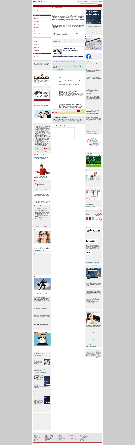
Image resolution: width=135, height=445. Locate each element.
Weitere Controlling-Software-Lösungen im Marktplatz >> (93, 262)
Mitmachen (60, 437)
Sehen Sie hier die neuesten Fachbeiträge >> (40, 84)
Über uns (36, 436)
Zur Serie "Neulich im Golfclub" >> (39, 250)
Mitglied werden (80, 1)
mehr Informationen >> (44, 372)
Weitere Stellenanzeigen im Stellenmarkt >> (91, 133)
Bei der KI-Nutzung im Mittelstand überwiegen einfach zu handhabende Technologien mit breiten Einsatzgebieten (42, 256)
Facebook (36, 439)
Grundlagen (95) (36, 16)
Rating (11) (35, 41)
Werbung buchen (95, 1)
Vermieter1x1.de (83, 439)
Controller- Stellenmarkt (39, 125)
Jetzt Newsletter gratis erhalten (58, 69)
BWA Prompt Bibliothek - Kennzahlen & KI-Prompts (42, 212)
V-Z (43, 156)
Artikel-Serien (36, 58)
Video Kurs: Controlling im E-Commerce (93, 339)
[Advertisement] (42, 421)
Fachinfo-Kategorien (37, 15)
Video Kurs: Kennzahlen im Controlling (92, 312)
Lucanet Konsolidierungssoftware (40, 184)
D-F (36, 156)
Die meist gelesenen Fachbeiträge (38, 7)
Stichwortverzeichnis (37, 59)
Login (101, 1)
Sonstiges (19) (36, 56)
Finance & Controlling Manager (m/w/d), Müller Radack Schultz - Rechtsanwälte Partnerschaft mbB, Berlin (42, 136)
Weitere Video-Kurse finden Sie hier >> (91, 346)
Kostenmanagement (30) (37, 21)
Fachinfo (55, 7)
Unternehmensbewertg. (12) (38, 39)
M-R (40, 156)
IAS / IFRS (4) (36, 35)
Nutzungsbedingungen (49, 438)
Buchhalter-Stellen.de (83, 437)
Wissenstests (36, 12)
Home (52, 7)
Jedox (36, 183)
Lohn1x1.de (82, 438)
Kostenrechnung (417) (37, 33)
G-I (37, 156)
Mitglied (38, 79)
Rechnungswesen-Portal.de (84, 436)
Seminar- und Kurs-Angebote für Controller (40, 292)
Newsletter (60, 439)
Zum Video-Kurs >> (91, 344)
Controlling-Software (39, 180)
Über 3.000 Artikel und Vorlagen (41, 72)
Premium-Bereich (85, 1)
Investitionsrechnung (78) (37, 38)
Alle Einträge (37, 151)
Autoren (91, 1)
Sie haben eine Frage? (39, 162)
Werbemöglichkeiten (37, 437)
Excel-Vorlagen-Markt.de (84, 440)
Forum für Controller (44, 176)
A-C (34, 156)
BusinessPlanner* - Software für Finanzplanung (42, 182)
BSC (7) (35, 30)
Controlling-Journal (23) (37, 50)
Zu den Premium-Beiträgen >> (38, 199)
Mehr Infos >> (93, 71)
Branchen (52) (36, 18)
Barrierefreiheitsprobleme (62, 438)
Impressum (47, 440)
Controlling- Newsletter (39, 62)
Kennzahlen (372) (36, 24)
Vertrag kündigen (49, 435)
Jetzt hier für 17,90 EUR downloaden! (90, 287)
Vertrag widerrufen (49, 436)
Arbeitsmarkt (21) (36, 47)
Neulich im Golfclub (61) (37, 53)
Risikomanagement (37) (37, 36)
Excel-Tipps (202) (36, 44)
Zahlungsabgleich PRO (38, 219)
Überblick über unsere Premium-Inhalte (41, 301)
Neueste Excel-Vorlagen (39, 205)
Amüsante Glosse (38, 229)
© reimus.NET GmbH (36, 443)
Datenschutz (47, 439)
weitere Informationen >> (40, 121)
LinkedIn (36, 440)
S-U (42, 156)
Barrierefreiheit (48, 437)
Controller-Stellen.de (83, 435)
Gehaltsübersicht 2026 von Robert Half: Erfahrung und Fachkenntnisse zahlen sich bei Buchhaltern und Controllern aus (42, 263)
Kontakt (36, 435)
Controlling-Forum (36, 82)
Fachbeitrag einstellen (37, 13)
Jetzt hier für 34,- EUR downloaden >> (91, 206)
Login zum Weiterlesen (64, 41)
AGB (35, 438)
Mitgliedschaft (60, 436)
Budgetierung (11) (36, 27)
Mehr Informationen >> (88, 237)
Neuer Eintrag (45, 151)
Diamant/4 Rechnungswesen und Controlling (41, 186)
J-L (38, 156)
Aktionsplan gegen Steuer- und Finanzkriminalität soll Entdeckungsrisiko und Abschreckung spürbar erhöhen (42, 266)
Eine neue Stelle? (38, 104)
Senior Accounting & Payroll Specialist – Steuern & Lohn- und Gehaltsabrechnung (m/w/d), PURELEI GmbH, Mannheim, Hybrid (42, 139)
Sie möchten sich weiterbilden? (41, 276)
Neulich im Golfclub (59, 7)
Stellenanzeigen (88, 61)
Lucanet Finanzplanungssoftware (39, 185)
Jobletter (60, 440)
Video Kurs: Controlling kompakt (91, 332)
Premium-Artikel (36, 10)
